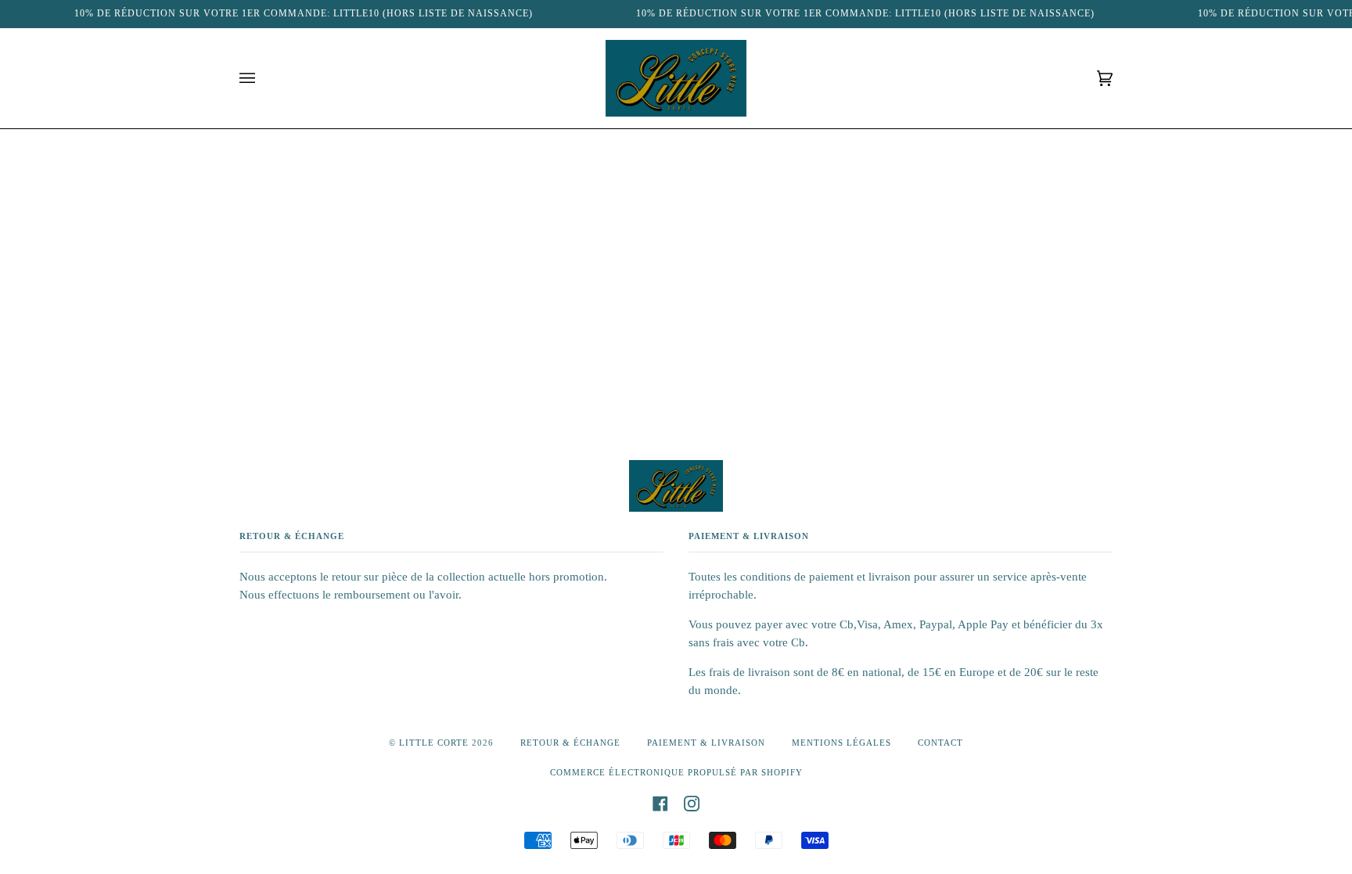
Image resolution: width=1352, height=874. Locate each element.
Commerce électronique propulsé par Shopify (676, 772)
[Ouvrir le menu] (262, 78)
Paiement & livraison (706, 742)
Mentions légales (841, 742)
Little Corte (434, 742)
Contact (940, 742)
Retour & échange (570, 742)
